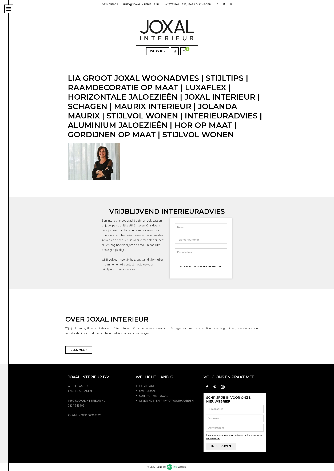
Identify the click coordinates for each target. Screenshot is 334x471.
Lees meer (79, 350)
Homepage (147, 386)
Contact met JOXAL (153, 396)
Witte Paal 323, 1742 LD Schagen (188, 4)
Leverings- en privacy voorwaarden (166, 401)
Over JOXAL (147, 391)
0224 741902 (110, 4)
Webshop (157, 51)
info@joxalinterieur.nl (141, 4)
